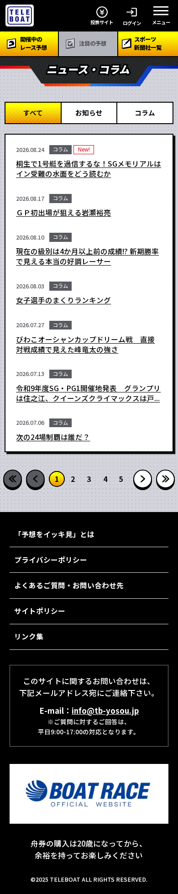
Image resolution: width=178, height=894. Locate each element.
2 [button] (73, 479)
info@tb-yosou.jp (105, 710)
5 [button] (121, 479)
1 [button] (57, 479)
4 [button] (105, 479)
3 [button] (89, 479)
